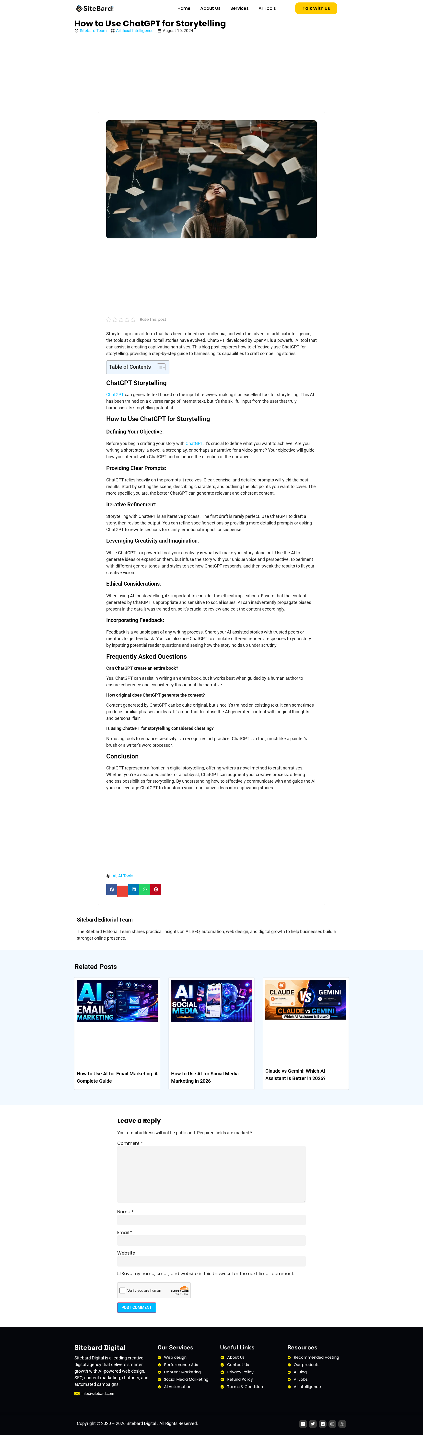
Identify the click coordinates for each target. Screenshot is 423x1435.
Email (124, 1232)
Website (126, 1253)
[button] (111, 889)
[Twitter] (313, 1424)
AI (115, 875)
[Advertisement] (211, 73)
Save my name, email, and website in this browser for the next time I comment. (207, 1273)
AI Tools (267, 8)
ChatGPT (115, 394)
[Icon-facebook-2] (323, 1424)
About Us (210, 8)
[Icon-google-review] (342, 1424)
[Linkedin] (303, 1424)
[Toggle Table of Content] (158, 367)
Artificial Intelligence (134, 30)
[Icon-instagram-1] (332, 1424)
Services (239, 8)
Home (183, 8)
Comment (130, 1143)
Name (125, 1212)
